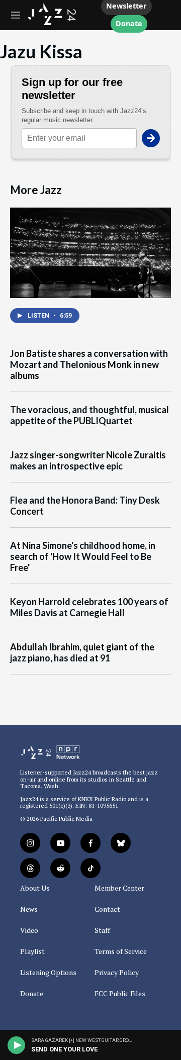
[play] (17, 1045)
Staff (102, 930)
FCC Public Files (120, 994)
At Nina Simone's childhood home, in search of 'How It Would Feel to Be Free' (82, 556)
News (29, 909)
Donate (129, 24)
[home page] (52, 22)
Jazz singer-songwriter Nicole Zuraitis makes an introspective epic (88, 460)
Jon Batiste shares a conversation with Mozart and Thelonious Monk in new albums (89, 364)
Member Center (119, 888)
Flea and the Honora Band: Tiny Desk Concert (85, 506)
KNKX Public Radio (102, 799)
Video (29, 930)
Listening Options (48, 973)
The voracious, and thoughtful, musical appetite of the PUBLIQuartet (89, 415)
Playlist (32, 951)
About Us (35, 888)
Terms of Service (121, 951)
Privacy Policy (117, 973)
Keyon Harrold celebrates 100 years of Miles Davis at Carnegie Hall (89, 607)
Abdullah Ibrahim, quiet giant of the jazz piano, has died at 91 (82, 652)
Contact (107, 909)
